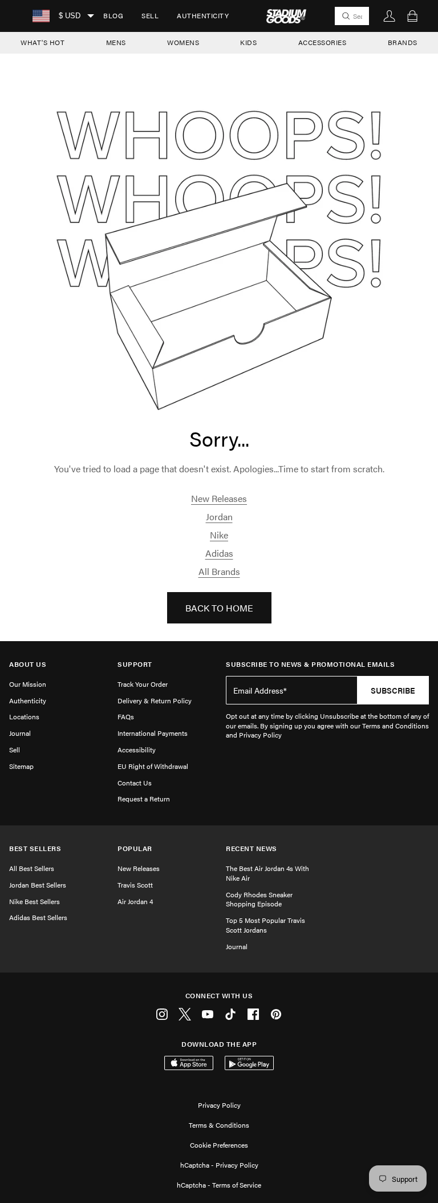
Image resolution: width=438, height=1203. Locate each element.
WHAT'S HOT (42, 42)
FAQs (125, 716)
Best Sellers (35, 848)
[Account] (389, 16)
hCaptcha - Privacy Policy (219, 1165)
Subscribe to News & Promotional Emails (310, 664)
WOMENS (183, 42)
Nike (219, 534)
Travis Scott (135, 885)
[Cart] (412, 16)
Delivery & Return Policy (154, 700)
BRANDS (402, 42)
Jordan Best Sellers (37, 885)
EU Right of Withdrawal (152, 766)
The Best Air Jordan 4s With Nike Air (267, 873)
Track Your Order (142, 684)
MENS (116, 42)
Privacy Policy (219, 1105)
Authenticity (203, 15)
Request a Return (143, 798)
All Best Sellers (31, 868)
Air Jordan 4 (135, 901)
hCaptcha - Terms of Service (219, 1185)
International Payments (152, 733)
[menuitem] (113, 16)
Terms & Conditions (219, 1125)
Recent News (251, 848)
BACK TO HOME (219, 607)
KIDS (248, 42)
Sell (150, 15)
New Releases (219, 498)
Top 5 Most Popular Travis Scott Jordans (265, 925)
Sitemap (21, 766)
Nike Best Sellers (34, 901)
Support (134, 664)
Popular (134, 848)
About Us (27, 664)
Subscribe (393, 690)
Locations (24, 716)
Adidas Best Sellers (38, 917)
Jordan (219, 516)
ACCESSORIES (322, 42)
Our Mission (27, 684)
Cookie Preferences (219, 1145)
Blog (113, 15)
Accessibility (136, 749)
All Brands (219, 571)
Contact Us (134, 782)
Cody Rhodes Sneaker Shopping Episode (259, 899)
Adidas (219, 553)
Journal (20, 733)
